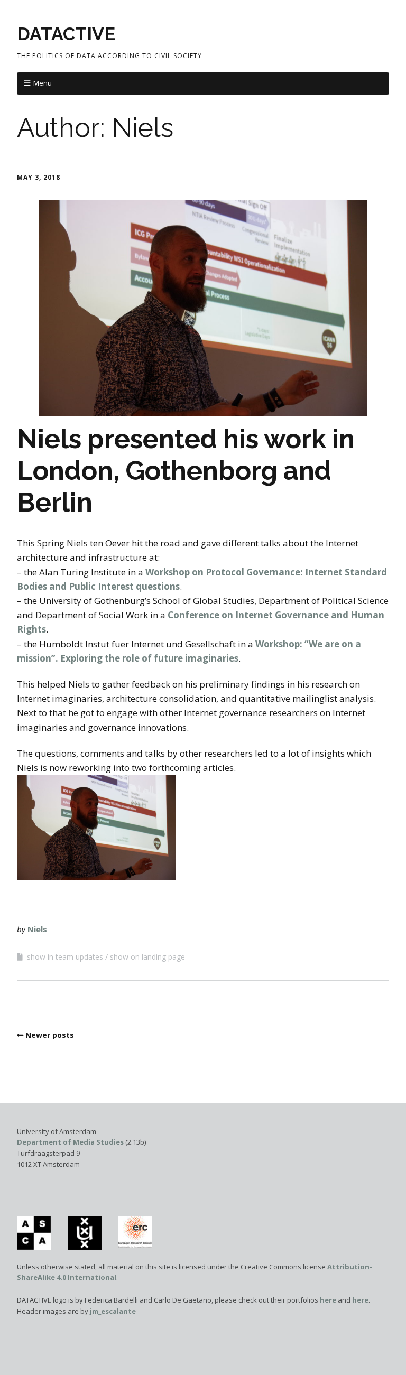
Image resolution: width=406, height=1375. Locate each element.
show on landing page (147, 957)
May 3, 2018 (38, 177)
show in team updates (65, 957)
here (328, 1300)
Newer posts (49, 1035)
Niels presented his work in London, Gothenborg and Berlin (186, 470)
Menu (42, 83)
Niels (37, 929)
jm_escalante (113, 1311)
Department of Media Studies (70, 1142)
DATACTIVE (66, 33)
